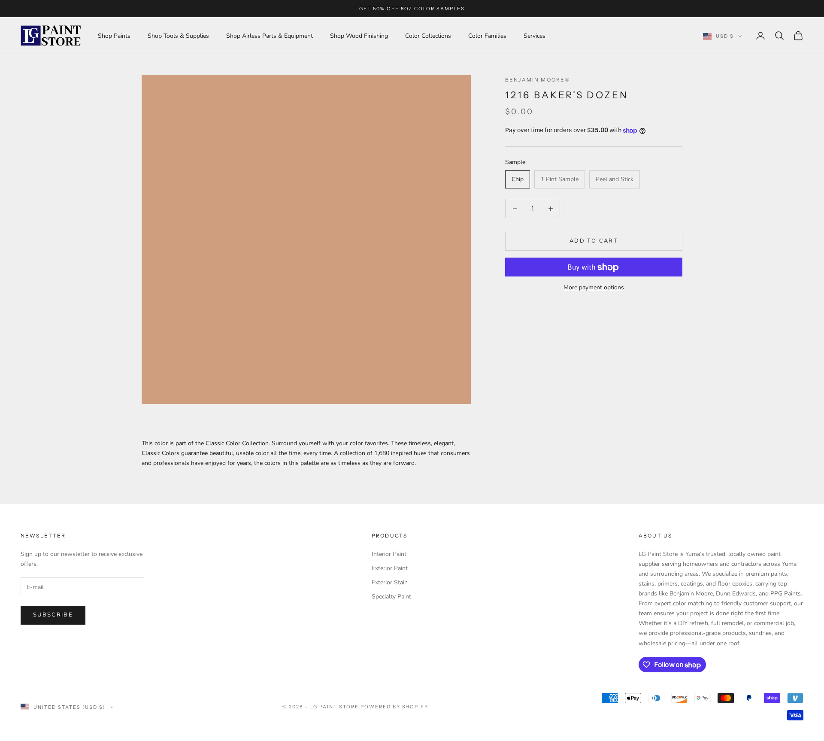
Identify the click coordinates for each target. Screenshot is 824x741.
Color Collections (428, 36)
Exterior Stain (390, 582)
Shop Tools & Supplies (178, 36)
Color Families (487, 36)
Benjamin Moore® (537, 79)
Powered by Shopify (394, 707)
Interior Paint (389, 554)
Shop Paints (114, 36)
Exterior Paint (390, 568)
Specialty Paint (391, 596)
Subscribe (53, 615)
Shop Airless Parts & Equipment (269, 36)
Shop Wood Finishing (359, 36)
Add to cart (594, 241)
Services (534, 36)
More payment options (593, 288)
